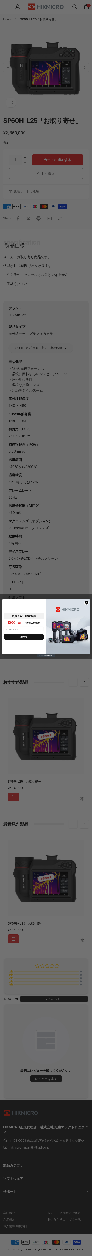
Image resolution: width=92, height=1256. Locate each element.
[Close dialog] (87, 603)
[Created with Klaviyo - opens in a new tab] (46, 655)
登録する (24, 637)
